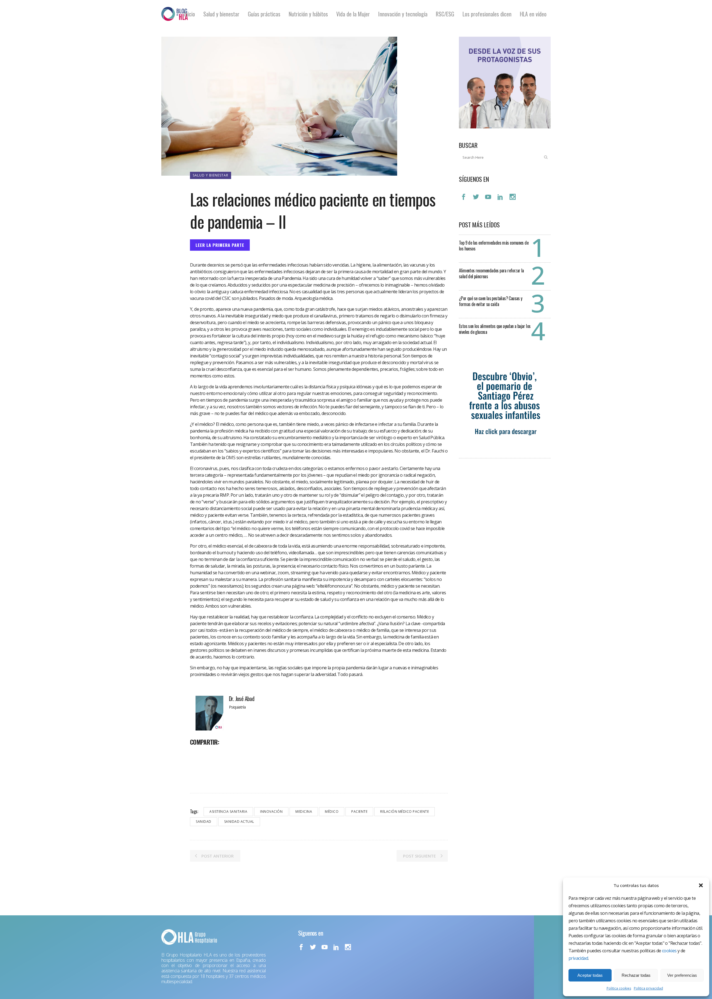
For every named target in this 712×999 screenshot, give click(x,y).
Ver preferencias (682, 975)
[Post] (209, 754)
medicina (303, 811)
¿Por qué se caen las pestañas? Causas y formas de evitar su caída (490, 301)
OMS (230, 457)
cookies (669, 951)
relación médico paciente (404, 811)
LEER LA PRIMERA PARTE (220, 245)
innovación (271, 811)
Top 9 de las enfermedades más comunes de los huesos (493, 245)
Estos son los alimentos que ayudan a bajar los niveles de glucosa (494, 329)
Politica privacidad (648, 988)
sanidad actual (239, 821)
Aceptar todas (590, 975)
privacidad (578, 958)
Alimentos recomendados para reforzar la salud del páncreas (491, 273)
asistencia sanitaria (228, 811)
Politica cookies (619, 988)
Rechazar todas (636, 975)
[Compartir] (196, 754)
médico (331, 811)
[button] (701, 885)
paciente (359, 811)
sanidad (203, 821)
